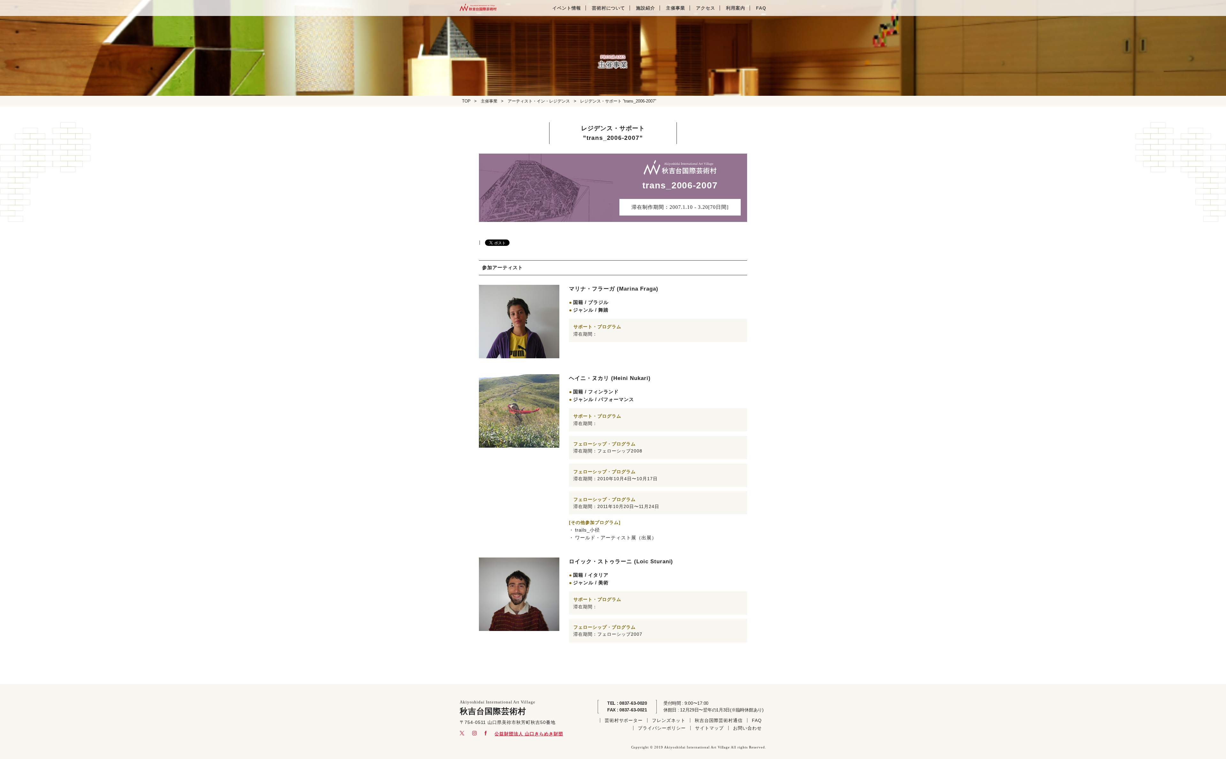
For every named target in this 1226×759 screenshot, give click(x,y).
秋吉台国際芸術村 (478, 8)
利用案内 (735, 8)
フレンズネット (668, 720)
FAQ (761, 8)
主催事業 (675, 8)
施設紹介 (645, 8)
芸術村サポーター (624, 720)
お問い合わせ (747, 728)
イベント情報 (566, 8)
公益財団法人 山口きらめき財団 (529, 733)
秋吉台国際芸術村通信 (719, 720)
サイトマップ (709, 728)
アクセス (705, 8)
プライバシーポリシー (662, 728)
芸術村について (608, 8)
